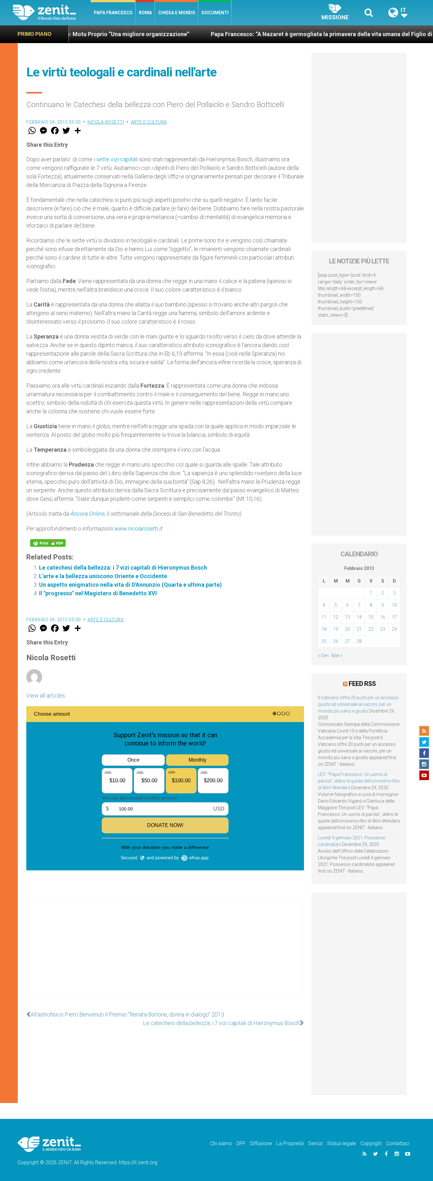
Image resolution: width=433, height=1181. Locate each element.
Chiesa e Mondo (176, 12)
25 (323, 641)
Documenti (215, 12)
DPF (241, 1143)
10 (394, 605)
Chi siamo (221, 1143)
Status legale (341, 1143)
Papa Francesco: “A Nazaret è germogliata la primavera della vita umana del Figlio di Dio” (291, 34)
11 (323, 617)
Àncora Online (87, 513)
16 (382, 617)
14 (359, 617)
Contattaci (397, 1143)
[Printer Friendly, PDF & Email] (48, 543)
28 (359, 641)
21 (359, 629)
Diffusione (261, 1143)
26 (335, 641)
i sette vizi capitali (116, 159)
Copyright (371, 1143)
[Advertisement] (165, 952)
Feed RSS (362, 683)
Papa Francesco (113, 12)
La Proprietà (290, 1143)
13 (347, 617)
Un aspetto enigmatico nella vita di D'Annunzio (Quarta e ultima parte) (130, 584)
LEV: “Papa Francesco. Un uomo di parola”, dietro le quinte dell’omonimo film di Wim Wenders (359, 781)
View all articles (45, 695)
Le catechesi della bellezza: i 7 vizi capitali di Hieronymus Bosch (123, 567)
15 (370, 617)
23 (382, 629)
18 (323, 629)
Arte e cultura (149, 122)
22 (370, 629)
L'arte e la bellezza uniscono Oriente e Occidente (103, 576)
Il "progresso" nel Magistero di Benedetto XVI (98, 593)
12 (335, 617)
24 (394, 629)
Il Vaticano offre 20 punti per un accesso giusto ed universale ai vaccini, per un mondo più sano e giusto (358, 704)
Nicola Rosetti (105, 122)
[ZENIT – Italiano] (52, 12)
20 (347, 629)
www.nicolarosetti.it (138, 528)
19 (335, 629)
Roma (145, 12)
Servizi (315, 1143)
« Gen (323, 655)
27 (347, 641)
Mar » (337, 655)
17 (394, 617)
